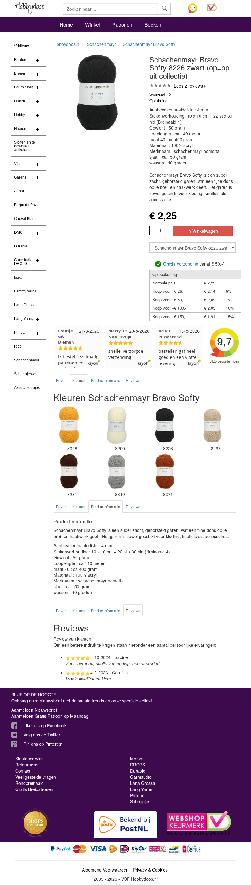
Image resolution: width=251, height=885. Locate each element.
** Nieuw (21, 46)
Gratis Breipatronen (34, 789)
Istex (18, 277)
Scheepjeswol (26, 374)
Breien (19, 73)
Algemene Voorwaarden (105, 870)
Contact (22, 771)
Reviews (133, 380)
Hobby (19, 115)
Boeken (152, 24)
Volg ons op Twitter (42, 735)
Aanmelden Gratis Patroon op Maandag (49, 716)
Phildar (20, 332)
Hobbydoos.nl (67, 44)
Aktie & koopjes (27, 388)
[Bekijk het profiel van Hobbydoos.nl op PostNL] (125, 825)
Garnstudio (141, 777)
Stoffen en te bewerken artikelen (24, 146)
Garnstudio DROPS (23, 262)
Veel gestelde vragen (35, 777)
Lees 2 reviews (188, 86)
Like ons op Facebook (45, 725)
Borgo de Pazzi (26, 205)
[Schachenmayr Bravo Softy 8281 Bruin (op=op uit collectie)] (69, 471)
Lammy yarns (25, 291)
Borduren (22, 60)
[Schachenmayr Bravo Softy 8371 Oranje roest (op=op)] (165, 471)
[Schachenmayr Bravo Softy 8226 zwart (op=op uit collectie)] (165, 425)
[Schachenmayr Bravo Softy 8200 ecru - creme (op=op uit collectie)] (117, 425)
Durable (21, 246)
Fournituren (23, 87)
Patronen (122, 24)
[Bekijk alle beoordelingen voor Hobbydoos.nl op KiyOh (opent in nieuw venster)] (193, 8)
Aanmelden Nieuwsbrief (34, 710)
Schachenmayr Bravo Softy (149, 44)
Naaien (20, 128)
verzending (180, 264)
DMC (18, 232)
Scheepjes (140, 801)
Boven (61, 380)
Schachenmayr (26, 360)
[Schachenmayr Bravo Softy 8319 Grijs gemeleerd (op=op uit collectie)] (117, 471)
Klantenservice (29, 758)
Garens (20, 177)
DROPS (137, 765)
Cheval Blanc (25, 219)
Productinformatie (105, 380)
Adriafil (20, 191)
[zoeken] (164, 9)
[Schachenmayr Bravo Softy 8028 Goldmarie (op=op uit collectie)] (69, 425)
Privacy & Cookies (150, 870)
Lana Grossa (25, 305)
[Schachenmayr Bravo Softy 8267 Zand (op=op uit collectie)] (212, 425)
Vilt (16, 163)
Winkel (92, 24)
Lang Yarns (23, 319)
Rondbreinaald (29, 783)
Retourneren (27, 765)
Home (66, 24)
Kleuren (78, 380)
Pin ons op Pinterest (43, 744)
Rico (18, 346)
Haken (19, 101)
